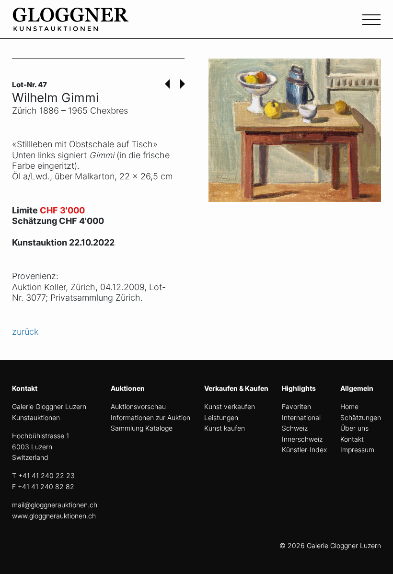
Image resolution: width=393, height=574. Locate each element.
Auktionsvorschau (138, 406)
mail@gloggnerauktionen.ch (54, 505)
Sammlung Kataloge (142, 428)
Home (349, 406)
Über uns (354, 428)
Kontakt (352, 439)
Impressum (357, 449)
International (301, 417)
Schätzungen (360, 417)
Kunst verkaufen (229, 406)
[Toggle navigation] (371, 18)
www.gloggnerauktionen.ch (54, 516)
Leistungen (221, 417)
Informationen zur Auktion (150, 417)
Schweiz (295, 428)
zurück (25, 332)
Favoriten (296, 406)
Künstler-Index (304, 449)
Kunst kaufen (224, 428)
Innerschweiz (302, 439)
